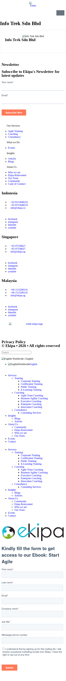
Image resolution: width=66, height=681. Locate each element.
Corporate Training (30, 381)
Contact (12, 441)
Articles (12, 158)
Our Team (13, 178)
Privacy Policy (14, 342)
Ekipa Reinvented (23, 430)
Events (11, 147)
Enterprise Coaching (31, 404)
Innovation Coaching (31, 407)
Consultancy (14, 137)
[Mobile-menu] (60, 13)
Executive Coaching (31, 401)
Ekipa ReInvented (17, 175)
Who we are (14, 172)
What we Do (13, 142)
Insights (11, 153)
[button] (33, 125)
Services (12, 375)
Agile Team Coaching (32, 395)
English (33, 364)
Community (14, 181)
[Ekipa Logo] (33, 4)
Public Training (28, 386)
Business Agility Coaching (34, 398)
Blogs (11, 161)
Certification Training (31, 384)
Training (18, 378)
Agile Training (15, 131)
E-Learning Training (31, 389)
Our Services (13, 125)
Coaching (13, 134)
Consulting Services (31, 412)
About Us (11, 167)
